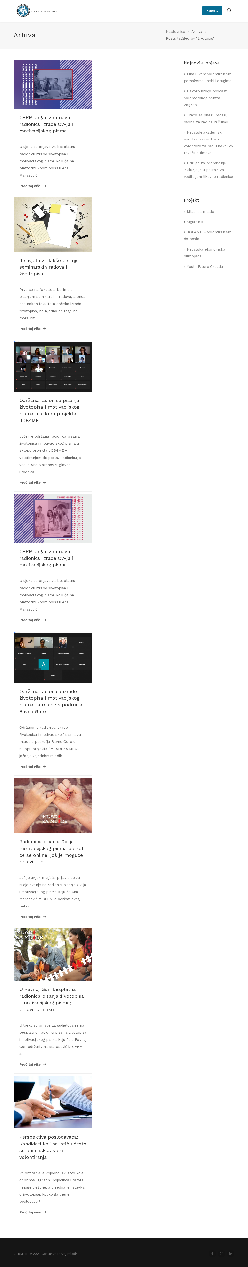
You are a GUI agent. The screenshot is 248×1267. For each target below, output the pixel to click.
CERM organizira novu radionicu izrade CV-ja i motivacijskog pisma (46, 124)
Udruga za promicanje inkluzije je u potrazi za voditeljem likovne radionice (208, 170)
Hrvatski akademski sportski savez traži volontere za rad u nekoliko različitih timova (208, 142)
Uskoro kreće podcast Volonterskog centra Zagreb (205, 98)
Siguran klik (197, 222)
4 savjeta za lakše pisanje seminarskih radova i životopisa (49, 267)
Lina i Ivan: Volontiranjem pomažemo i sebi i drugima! (208, 77)
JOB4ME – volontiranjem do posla (207, 235)
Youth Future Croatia (205, 266)
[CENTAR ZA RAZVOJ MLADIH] (36, 16)
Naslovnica (175, 31)
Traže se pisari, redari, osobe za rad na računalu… (208, 118)
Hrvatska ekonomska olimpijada (204, 252)
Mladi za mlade (200, 211)
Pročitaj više (30, 186)
